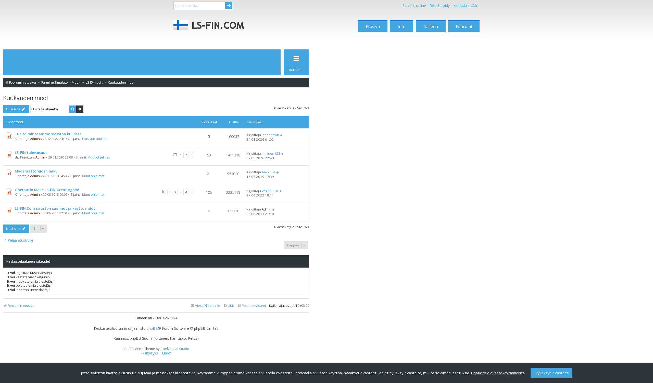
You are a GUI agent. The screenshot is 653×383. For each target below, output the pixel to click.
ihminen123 (271, 153)
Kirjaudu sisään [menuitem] (465, 5)
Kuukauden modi (25, 98)
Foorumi (464, 26)
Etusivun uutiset (94, 138)
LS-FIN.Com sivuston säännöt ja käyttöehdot (55, 208)
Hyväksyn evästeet (551, 372)
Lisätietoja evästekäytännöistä (498, 372)
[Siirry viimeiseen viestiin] (281, 135)
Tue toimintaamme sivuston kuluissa (48, 133)
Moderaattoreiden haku (36, 171)
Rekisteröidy (440, 5)
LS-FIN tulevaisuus (31, 152)
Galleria (430, 26)
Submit (229, 6)
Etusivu (373, 26)
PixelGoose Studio (174, 348)
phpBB (152, 328)
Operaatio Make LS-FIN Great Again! (47, 189)
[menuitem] (251, 305)
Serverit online (414, 5)
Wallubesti (270, 190)
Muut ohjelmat (98, 157)
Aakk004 (268, 172)
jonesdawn (270, 135)
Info (402, 26)
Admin (35, 138)
